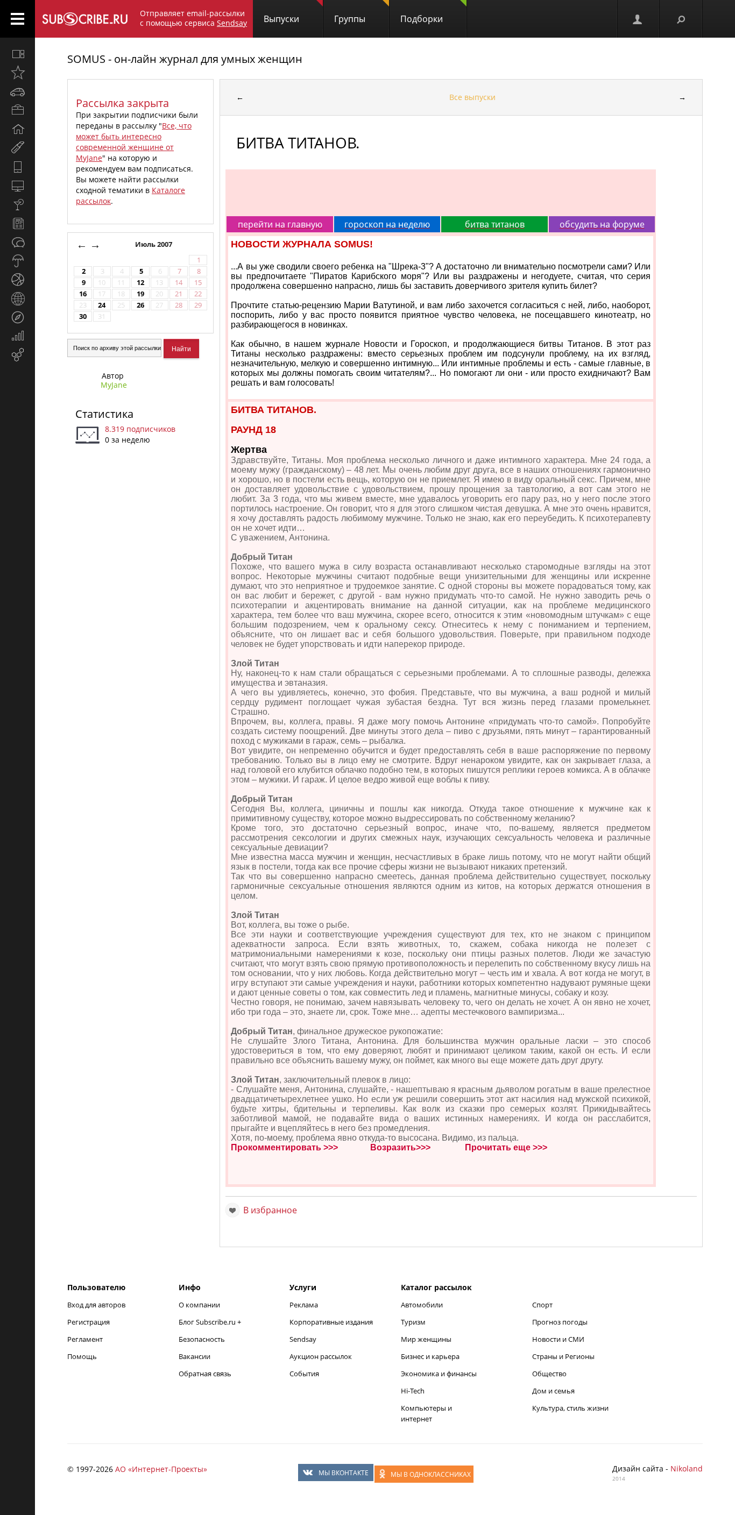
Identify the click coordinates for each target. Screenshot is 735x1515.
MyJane (114, 385)
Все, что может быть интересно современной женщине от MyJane (134, 141)
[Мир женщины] (17, 148)
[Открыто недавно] (17, 73)
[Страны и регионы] (17, 298)
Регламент (85, 1339)
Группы (349, 19)
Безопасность (202, 1339)
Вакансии (194, 1356)
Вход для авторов (96, 1305)
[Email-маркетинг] (17, 355)
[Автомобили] (17, 91)
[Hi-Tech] (17, 167)
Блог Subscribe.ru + (211, 1322)
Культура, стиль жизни (570, 1408)
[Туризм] (17, 317)
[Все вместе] (17, 54)
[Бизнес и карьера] (17, 110)
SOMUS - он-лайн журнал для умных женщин (184, 59)
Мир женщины (426, 1339)
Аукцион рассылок (320, 1356)
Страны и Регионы (563, 1356)
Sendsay (302, 1339)
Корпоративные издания (331, 1322)
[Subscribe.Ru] (85, 19)
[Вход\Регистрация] (638, 19)
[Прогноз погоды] (17, 261)
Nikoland (686, 1468)
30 (83, 316)
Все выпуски (472, 97)
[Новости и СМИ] (17, 223)
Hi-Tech (413, 1391)
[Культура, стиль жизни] (17, 204)
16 (83, 293)
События (304, 1373)
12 (140, 282)
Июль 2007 (154, 244)
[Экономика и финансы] (17, 336)
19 (140, 293)
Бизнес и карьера (430, 1356)
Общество (549, 1373)
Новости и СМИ (558, 1339)
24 (101, 305)
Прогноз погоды (560, 1322)
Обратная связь (205, 1373)
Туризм (413, 1322)
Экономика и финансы (439, 1373)
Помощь (82, 1356)
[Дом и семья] (17, 129)
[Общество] (17, 242)
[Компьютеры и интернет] (17, 185)
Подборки (421, 19)
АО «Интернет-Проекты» (161, 1469)
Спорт (542, 1305)
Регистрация (88, 1322)
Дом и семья (553, 1391)
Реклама (303, 1305)
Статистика (104, 414)
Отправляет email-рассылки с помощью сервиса (193, 18)
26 (140, 305)
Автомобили (422, 1305)
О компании (199, 1305)
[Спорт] (17, 280)
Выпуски (281, 19)
